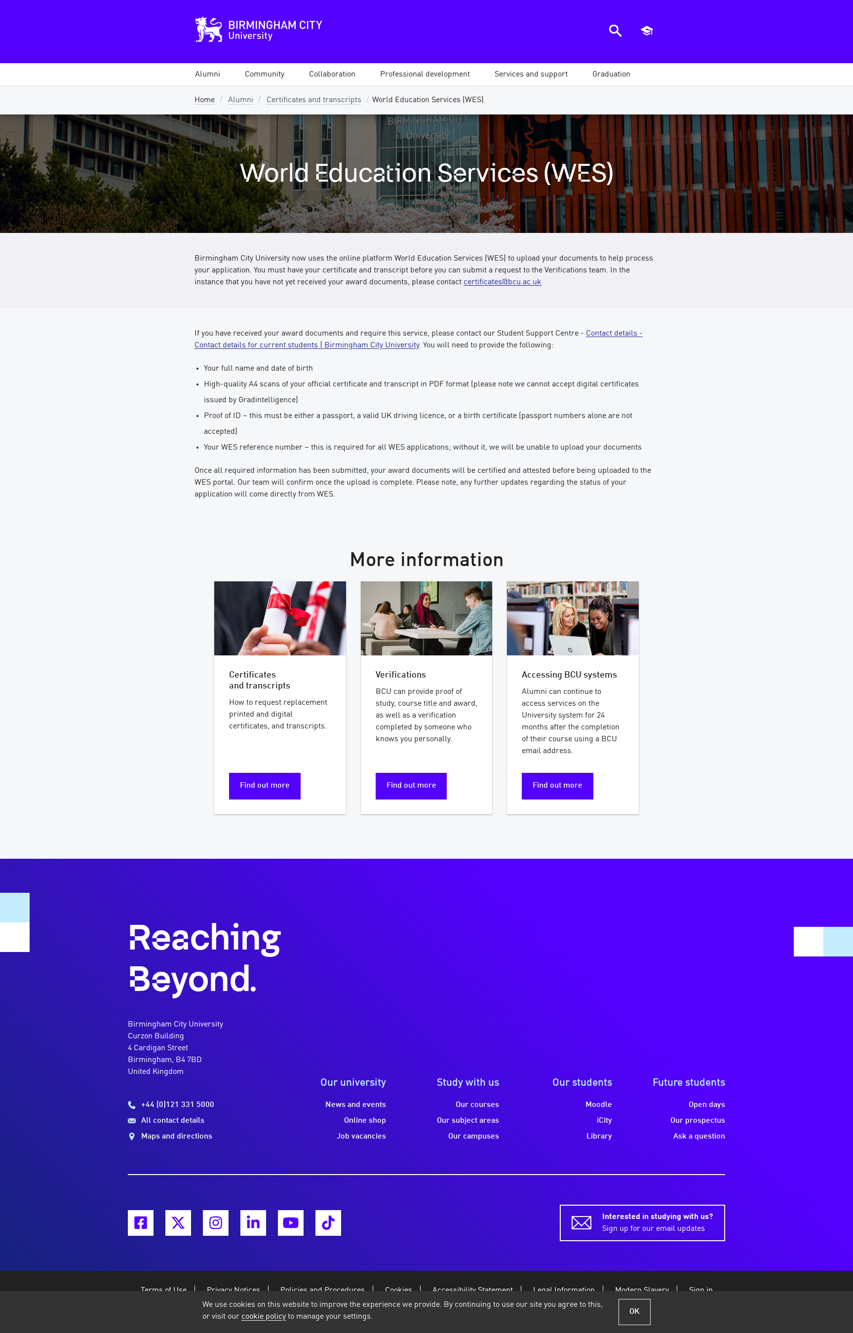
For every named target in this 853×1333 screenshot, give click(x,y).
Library (599, 1137)
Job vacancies (361, 1137)
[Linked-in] (253, 1223)
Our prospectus (697, 1121)
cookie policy (263, 1317)
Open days (707, 1105)
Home (204, 100)
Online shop (365, 1121)
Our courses (477, 1105)
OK (634, 1312)
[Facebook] (141, 1223)
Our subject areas (468, 1121)
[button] (207, 74)
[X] (178, 1223)
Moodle (598, 1105)
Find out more (265, 786)
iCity (604, 1121)
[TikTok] (328, 1223)
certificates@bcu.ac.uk (503, 282)
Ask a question (699, 1137)
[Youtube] (291, 1223)
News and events (355, 1105)
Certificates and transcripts (314, 100)
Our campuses (473, 1137)
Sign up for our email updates (657, 1223)
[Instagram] (216, 1223)
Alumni (240, 100)
